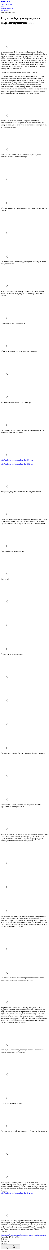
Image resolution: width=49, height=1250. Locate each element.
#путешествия (14, 1235)
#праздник (5, 1235)
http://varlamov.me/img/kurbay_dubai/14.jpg (17, 460)
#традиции (24, 1235)
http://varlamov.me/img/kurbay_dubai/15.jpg (17, 464)
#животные (41, 1235)
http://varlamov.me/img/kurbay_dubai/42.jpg (17, 1193)
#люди (31, 1235)
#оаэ (35, 1235)
